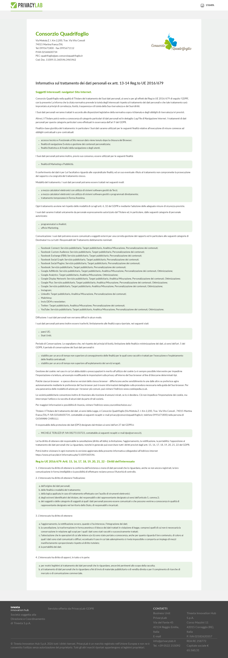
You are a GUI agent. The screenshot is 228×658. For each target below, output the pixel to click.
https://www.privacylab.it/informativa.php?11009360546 (65, 455)
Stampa (210, 5)
